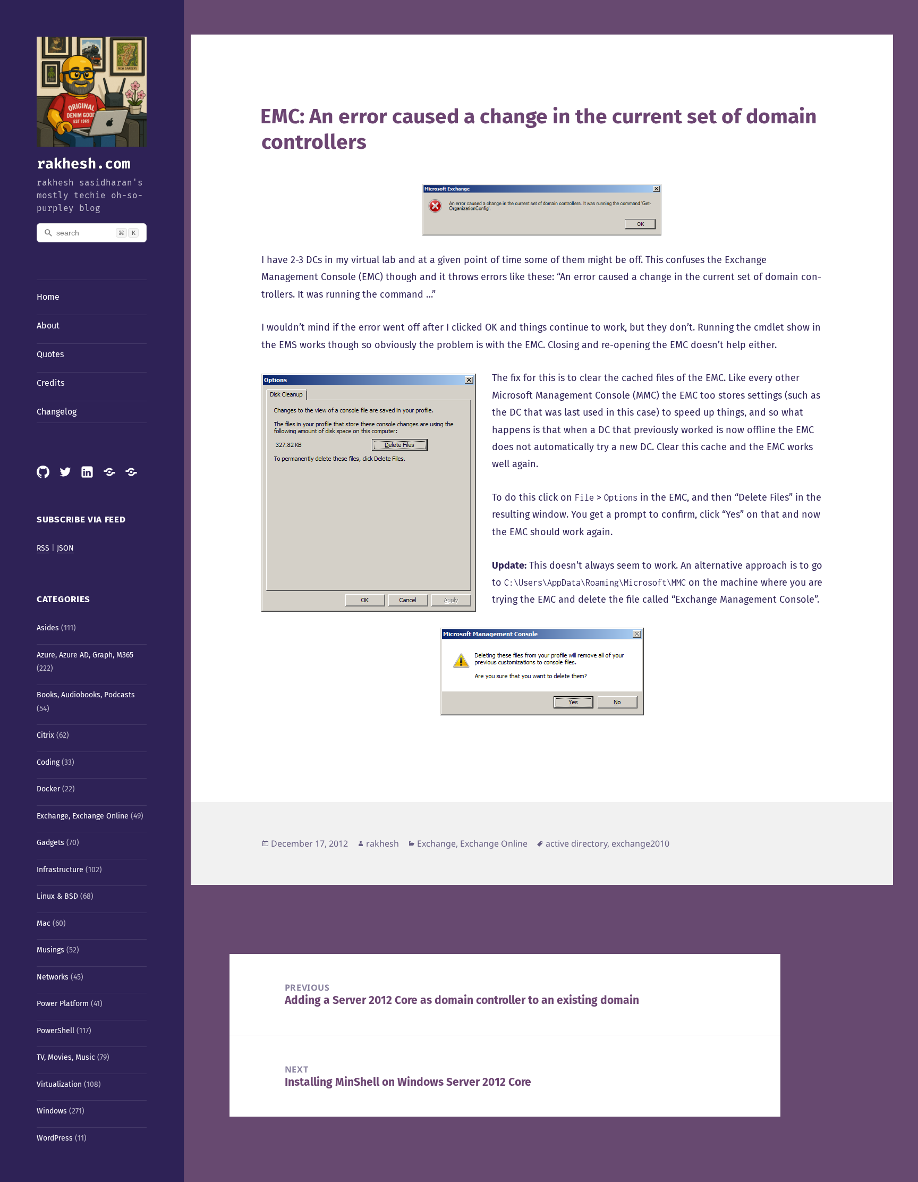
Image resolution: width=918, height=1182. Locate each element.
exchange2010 (640, 843)
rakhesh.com (83, 163)
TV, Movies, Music (66, 1057)
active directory (576, 843)
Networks (53, 977)
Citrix (45, 735)
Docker (48, 788)
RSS (43, 548)
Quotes (50, 354)
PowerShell (55, 1030)
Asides (48, 627)
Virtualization (59, 1084)
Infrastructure (60, 869)
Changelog (56, 412)
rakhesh (382, 843)
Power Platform (63, 1003)
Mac (43, 923)
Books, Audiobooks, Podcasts (86, 694)
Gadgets (50, 842)
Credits (50, 383)
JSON (65, 548)
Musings (50, 950)
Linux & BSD (57, 896)
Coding (48, 762)
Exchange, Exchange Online (83, 816)
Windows (52, 1111)
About (48, 325)
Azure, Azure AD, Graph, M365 (85, 655)
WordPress (55, 1138)
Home (48, 297)
